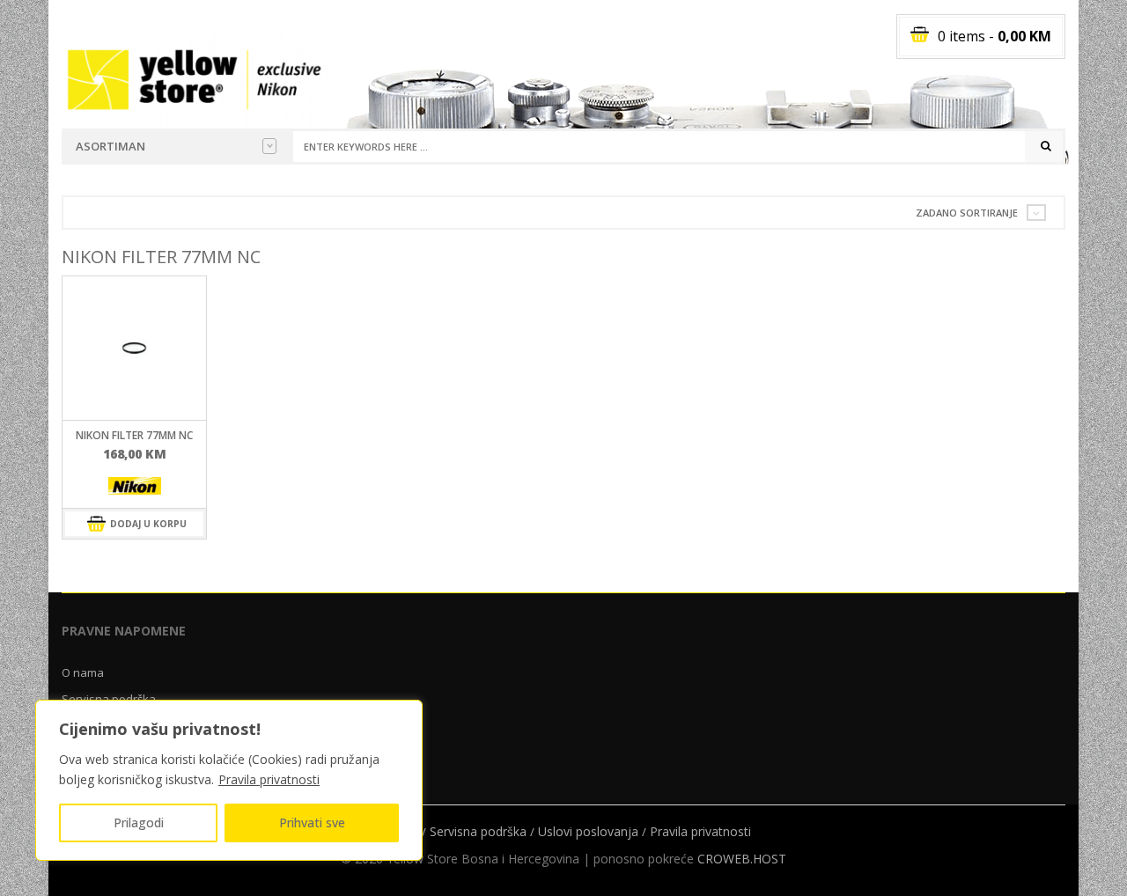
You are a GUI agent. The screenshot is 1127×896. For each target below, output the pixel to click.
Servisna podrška (109, 699)
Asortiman (110, 146)
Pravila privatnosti (269, 779)
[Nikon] (134, 485)
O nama (83, 672)
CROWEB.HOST (741, 858)
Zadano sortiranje (967, 212)
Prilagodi (139, 822)
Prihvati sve (312, 822)
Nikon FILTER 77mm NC (134, 435)
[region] (229, 780)
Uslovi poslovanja (588, 831)
